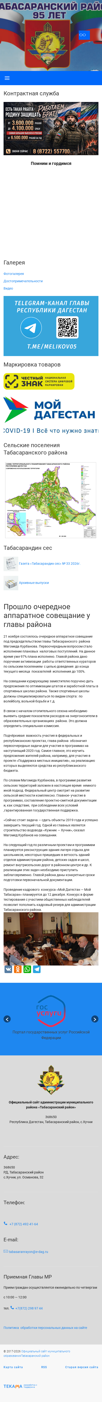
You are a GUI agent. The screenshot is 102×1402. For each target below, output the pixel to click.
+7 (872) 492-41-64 (23, 1224)
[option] (51, 1019)
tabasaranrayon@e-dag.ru (28, 1252)
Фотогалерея (14, 274)
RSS (44, 1367)
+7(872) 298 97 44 (29, 1308)
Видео (8, 288)
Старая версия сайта (81, 1367)
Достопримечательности (23, 281)
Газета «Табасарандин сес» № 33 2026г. (50, 563)
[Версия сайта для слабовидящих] (84, 35)
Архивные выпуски (34, 583)
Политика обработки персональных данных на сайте (45, 1328)
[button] (7, 1019)
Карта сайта (13, 1367)
